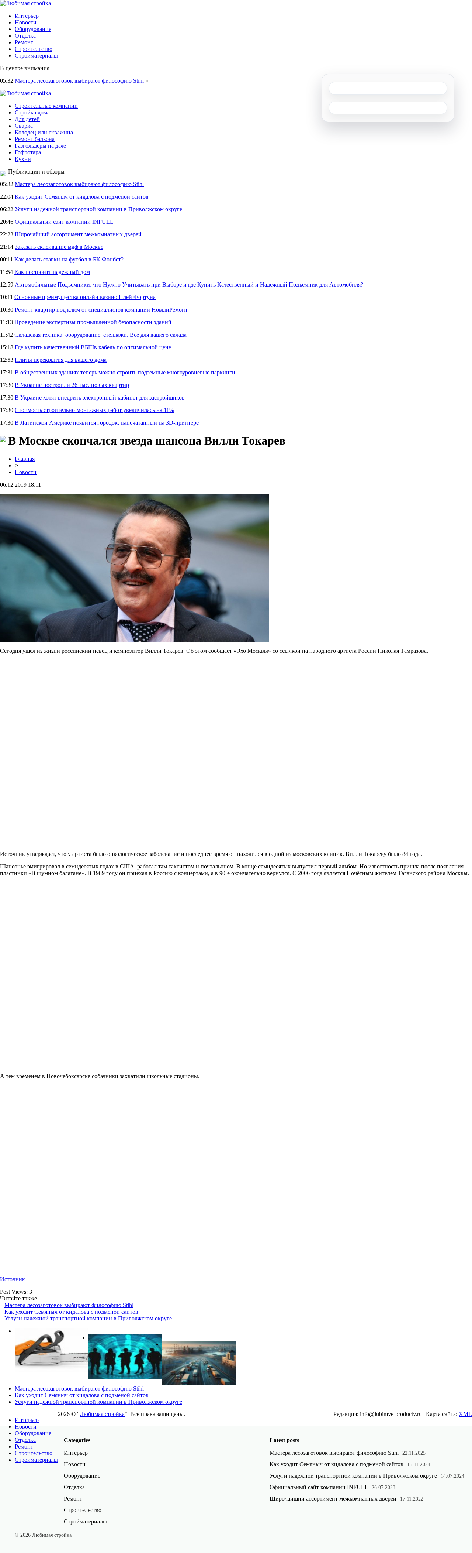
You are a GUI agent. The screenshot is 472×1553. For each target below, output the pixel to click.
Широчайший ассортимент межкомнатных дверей (78, 234)
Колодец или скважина (44, 132)
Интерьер (27, 16)
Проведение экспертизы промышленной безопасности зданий (92, 322)
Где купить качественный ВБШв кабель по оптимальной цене (93, 347)
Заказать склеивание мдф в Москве (59, 247)
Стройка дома (32, 112)
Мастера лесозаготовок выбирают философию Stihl (79, 81)
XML (465, 1414)
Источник (12, 1279)
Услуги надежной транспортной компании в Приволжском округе (98, 209)
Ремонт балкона (35, 139)
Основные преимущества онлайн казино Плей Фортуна (85, 297)
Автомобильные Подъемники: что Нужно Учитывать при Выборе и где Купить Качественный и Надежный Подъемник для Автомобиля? (189, 284)
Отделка (25, 35)
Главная (25, 459)
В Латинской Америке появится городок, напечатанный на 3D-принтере (107, 422)
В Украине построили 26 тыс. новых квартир (72, 385)
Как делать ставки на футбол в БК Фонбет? (69, 259)
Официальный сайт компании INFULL (64, 222)
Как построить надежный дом (52, 272)
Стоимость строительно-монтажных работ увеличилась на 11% (94, 410)
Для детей (27, 119)
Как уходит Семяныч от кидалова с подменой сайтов (82, 196)
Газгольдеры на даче (40, 146)
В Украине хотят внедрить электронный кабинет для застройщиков (100, 397)
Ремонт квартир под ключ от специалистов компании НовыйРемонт (101, 309)
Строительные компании (46, 106)
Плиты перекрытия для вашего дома (61, 360)
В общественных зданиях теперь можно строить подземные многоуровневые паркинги (125, 372)
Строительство (33, 49)
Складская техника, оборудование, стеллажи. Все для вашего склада (100, 335)
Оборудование (33, 29)
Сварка (24, 126)
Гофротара (28, 152)
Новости (26, 22)
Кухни (23, 159)
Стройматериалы (36, 55)
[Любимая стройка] (25, 3)
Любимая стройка (102, 1414)
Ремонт (24, 42)
